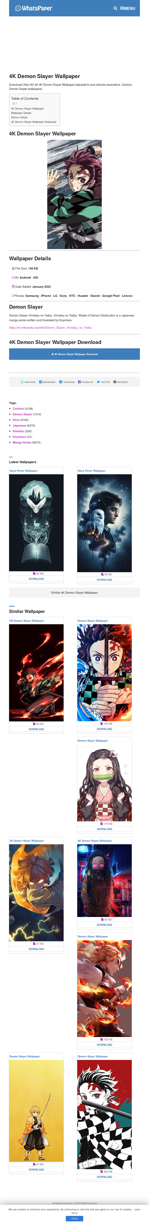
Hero (16, 420)
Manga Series (22, 442)
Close (74, 1218)
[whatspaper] (34, 8)
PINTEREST (122, 382)
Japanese (20, 425)
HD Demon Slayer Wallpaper (27, 620)
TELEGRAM (68, 382)
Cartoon (19, 408)
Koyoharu (20, 437)
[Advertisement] (74, 42)
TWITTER (105, 382)
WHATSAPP (30, 382)
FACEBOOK (87, 382)
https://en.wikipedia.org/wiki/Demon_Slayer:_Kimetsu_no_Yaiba (50, 327)
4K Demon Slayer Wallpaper (27, 108)
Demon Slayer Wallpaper (93, 620)
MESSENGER (48, 382)
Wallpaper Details (21, 113)
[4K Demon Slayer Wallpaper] (74, 194)
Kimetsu (19, 431)
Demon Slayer (19, 117)
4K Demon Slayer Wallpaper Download (33, 122)
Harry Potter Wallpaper (23, 470)
